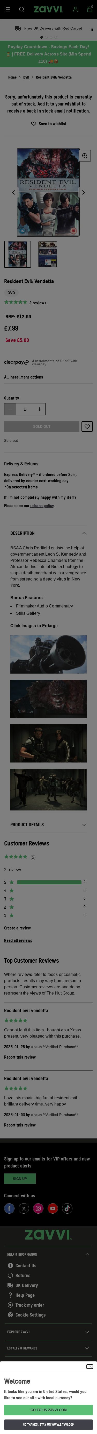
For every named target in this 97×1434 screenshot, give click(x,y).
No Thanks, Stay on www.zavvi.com (48, 1424)
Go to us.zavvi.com (49, 1410)
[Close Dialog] (90, 1367)
